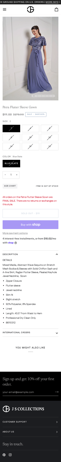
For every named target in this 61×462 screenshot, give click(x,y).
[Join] (55, 391)
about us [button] (8, 431)
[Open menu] (7, 9)
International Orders (16, 332)
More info (52, 2)
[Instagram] (10, 454)
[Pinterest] (4, 454)
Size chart (10, 186)
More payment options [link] (15, 233)
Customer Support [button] (15, 421)
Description (10, 254)
